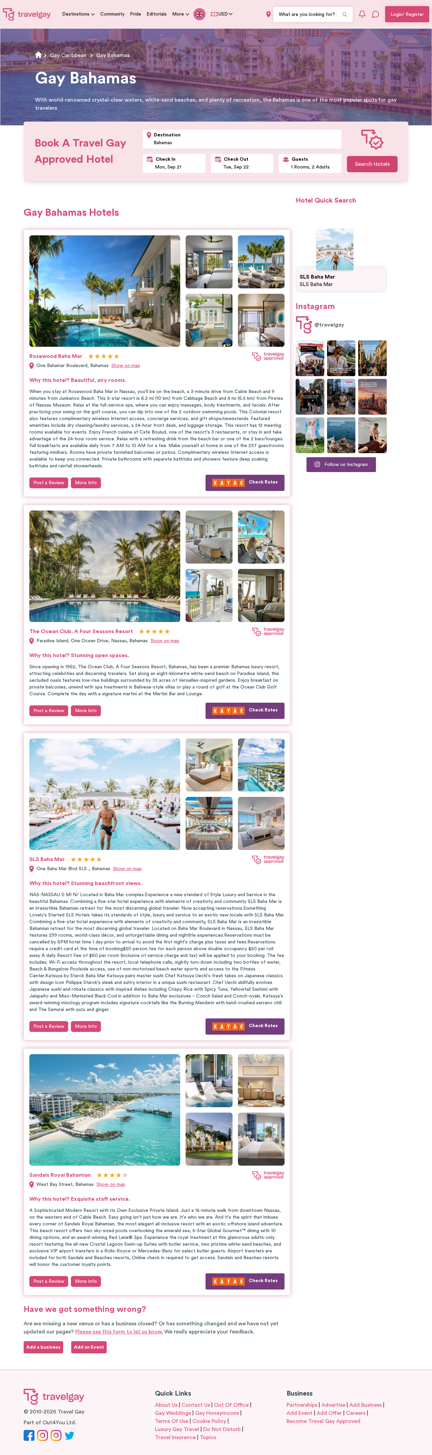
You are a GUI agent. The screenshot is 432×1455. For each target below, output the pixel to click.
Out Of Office (231, 1405)
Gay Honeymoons (217, 1413)
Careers (356, 1413)
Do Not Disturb (222, 1429)
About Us (166, 1405)
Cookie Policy (209, 1421)
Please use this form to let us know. (119, 1331)
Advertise (333, 1405)
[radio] (91, 356)
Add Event (300, 1413)
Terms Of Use (171, 1421)
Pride (135, 14)
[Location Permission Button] (268, 14)
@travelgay (329, 325)
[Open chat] (376, 14)
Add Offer (329, 1413)
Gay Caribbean (68, 55)
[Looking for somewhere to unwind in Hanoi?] (372, 435)
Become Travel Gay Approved (323, 1421)
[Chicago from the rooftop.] (341, 397)
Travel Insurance (175, 1437)
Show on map (125, 365)
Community (112, 14)
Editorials (156, 14)
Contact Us (196, 1405)
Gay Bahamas (113, 55)
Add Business (365, 1405)
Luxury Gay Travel (177, 1429)
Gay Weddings (173, 1413)
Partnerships (302, 1405)
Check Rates (263, 482)
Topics (208, 1437)
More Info (86, 482)
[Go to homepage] (27, 14)
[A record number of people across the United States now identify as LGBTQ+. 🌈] (310, 358)
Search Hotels (372, 164)
